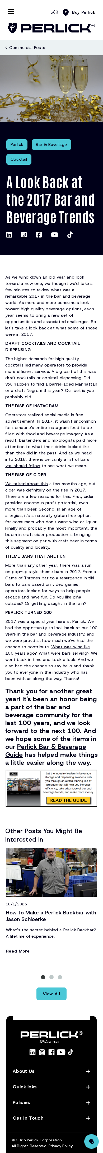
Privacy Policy (61, 1145)
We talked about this (26, 483)
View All (51, 993)
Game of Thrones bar (27, 578)
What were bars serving (63, 653)
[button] (43, 977)
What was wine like (70, 647)
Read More (18, 951)
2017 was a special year (30, 621)
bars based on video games (50, 584)
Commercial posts (27, 47)
